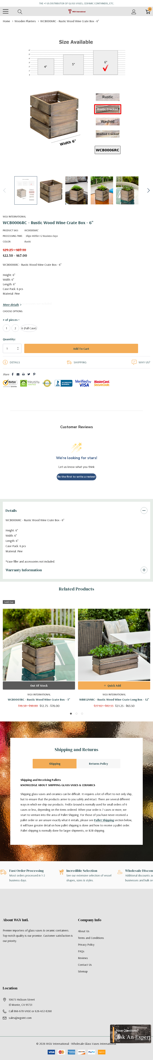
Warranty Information (24, 577)
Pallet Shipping (104, 828)
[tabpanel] (38, 661)
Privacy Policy (86, 952)
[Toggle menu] (5, 11)
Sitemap (83, 979)
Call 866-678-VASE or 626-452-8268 (30, 1018)
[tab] (71, 721)
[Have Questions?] (130, 1034)
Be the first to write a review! (76, 484)
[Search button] (20, 11)
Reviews (83, 965)
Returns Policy (98, 771)
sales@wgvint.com (20, 1025)
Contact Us (85, 972)
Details (11, 518)
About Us (83, 939)
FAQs (81, 959)
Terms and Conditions (91, 945)
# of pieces (11, 320)
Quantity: (9, 339)
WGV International (14, 216)
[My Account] (134, 11)
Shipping (54, 771)
